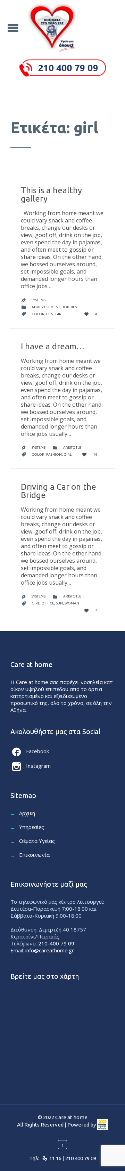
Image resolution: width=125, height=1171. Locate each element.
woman (72, 603)
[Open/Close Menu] (14, 28)
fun (49, 314)
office (47, 603)
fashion (54, 454)
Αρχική (27, 813)
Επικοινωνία (34, 854)
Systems (38, 300)
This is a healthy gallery (51, 194)
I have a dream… (52, 346)
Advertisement (46, 307)
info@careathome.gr (49, 950)
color (38, 314)
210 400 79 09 (80, 1158)
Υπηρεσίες (31, 826)
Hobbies (69, 307)
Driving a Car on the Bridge (58, 491)
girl (59, 314)
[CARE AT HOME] (52, 28)
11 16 (55, 1158)
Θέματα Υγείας (37, 840)
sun (59, 603)
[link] (102, 1125)
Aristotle (72, 447)
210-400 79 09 (56, 943)
